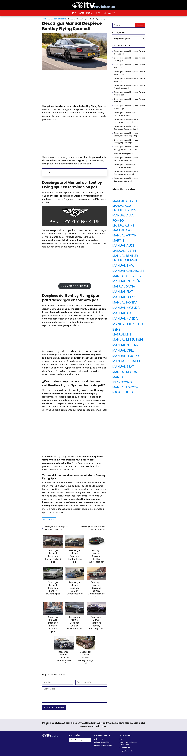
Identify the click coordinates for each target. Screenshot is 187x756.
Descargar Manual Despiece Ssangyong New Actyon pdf (126, 148)
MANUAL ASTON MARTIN (124, 238)
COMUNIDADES (85, 13)
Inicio (122, 739)
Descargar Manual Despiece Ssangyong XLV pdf (126, 114)
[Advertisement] (74, 87)
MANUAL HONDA (124, 302)
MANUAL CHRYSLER (126, 276)
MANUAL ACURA (123, 206)
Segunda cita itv (126, 751)
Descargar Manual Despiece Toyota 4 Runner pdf (129, 107)
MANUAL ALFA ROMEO (123, 218)
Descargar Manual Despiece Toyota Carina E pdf (129, 52)
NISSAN (117, 392)
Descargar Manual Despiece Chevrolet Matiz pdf (93, 528)
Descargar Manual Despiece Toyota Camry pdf (129, 59)
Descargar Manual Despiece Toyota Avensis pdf (129, 93)
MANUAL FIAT (122, 291)
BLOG (98, 13)
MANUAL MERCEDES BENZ (128, 326)
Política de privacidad (103, 745)
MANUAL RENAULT (126, 361)
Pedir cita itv (125, 748)
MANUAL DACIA (123, 286)
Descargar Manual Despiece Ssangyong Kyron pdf (126, 166)
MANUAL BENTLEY (49, 519)
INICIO (73, 13)
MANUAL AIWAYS (124, 210)
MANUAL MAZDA (125, 318)
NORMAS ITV (109, 13)
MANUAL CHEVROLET (128, 270)
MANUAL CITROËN (126, 281)
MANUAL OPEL (123, 350)
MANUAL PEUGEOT (126, 355)
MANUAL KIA (121, 313)
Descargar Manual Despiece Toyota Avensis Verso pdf (129, 86)
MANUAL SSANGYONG (122, 379)
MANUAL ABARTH (124, 201)
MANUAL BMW (123, 265)
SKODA (128, 392)
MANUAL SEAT (123, 366)
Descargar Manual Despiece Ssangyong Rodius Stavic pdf (126, 127)
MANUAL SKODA (124, 372)
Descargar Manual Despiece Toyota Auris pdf (129, 100)
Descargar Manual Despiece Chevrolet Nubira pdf (56, 528)
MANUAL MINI (122, 334)
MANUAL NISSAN (125, 345)
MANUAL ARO (122, 230)
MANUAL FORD (123, 297)
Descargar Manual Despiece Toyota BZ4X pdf (129, 66)
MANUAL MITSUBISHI (127, 339)
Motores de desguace (123, 153)
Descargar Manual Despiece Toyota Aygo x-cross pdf (129, 73)
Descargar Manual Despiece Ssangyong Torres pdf (126, 120)
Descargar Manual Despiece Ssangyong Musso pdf (126, 159)
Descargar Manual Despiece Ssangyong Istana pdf (126, 179)
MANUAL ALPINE (123, 225)
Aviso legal (98, 739)
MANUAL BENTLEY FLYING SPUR (75, 286)
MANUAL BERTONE (124, 260)
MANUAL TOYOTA (125, 387)
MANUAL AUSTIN (124, 250)
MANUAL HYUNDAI (126, 307)
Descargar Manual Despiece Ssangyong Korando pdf (126, 172)
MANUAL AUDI (123, 245)
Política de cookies (102, 742)
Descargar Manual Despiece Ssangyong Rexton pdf (126, 141)
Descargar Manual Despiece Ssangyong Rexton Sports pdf (126, 134)
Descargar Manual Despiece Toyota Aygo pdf (129, 79)
